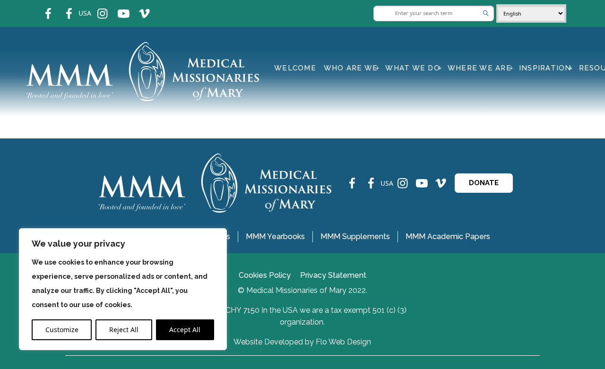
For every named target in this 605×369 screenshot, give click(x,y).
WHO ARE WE (351, 68)
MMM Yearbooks (275, 236)
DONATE (484, 183)
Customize (61, 329)
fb (41, 7)
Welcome (295, 68)
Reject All (123, 329)
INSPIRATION (545, 68)
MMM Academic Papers (448, 236)
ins (96, 7)
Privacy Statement (333, 275)
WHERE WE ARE (479, 68)
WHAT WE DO (412, 68)
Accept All (184, 329)
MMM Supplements (355, 236)
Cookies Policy (265, 275)
